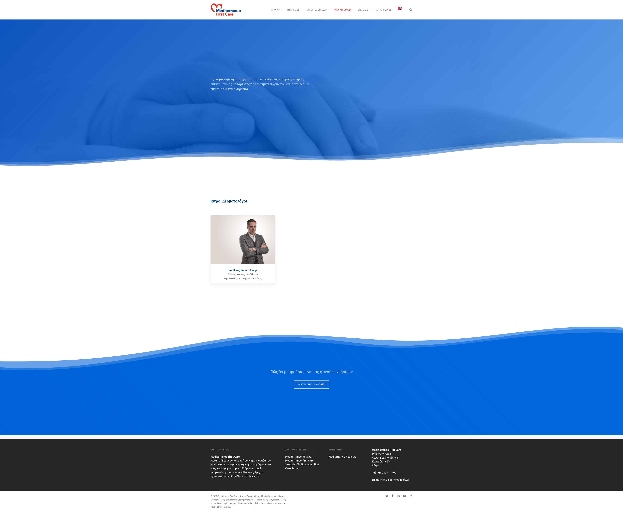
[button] (311, 384)
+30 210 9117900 (387, 472)
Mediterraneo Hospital (298, 456)
